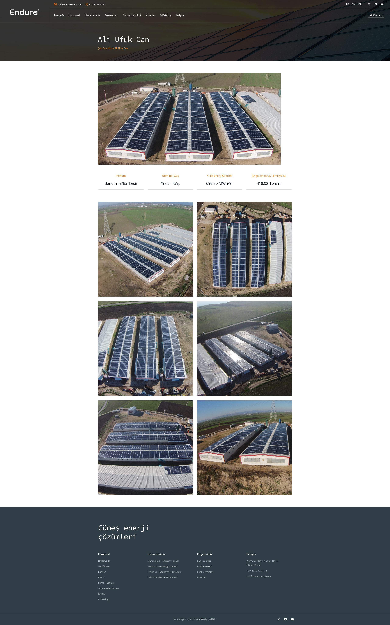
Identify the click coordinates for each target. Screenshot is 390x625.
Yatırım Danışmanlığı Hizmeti (162, 566)
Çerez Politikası (106, 582)
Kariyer (102, 571)
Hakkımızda (104, 560)
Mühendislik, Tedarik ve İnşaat (163, 560)
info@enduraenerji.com (70, 4)
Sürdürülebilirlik (132, 15)
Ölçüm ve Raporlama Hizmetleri (164, 571)
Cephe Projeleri (205, 571)
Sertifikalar (103, 566)
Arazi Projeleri (204, 566)
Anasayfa (59, 15)
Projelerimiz (111, 15)
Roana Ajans (180, 619)
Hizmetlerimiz (92, 15)
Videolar (150, 15)
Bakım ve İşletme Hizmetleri (162, 577)
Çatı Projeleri (204, 560)
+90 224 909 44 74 (257, 570)
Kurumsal (74, 15)
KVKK (101, 577)
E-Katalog (165, 15)
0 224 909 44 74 (97, 4)
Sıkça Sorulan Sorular (108, 588)
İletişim (180, 15)
